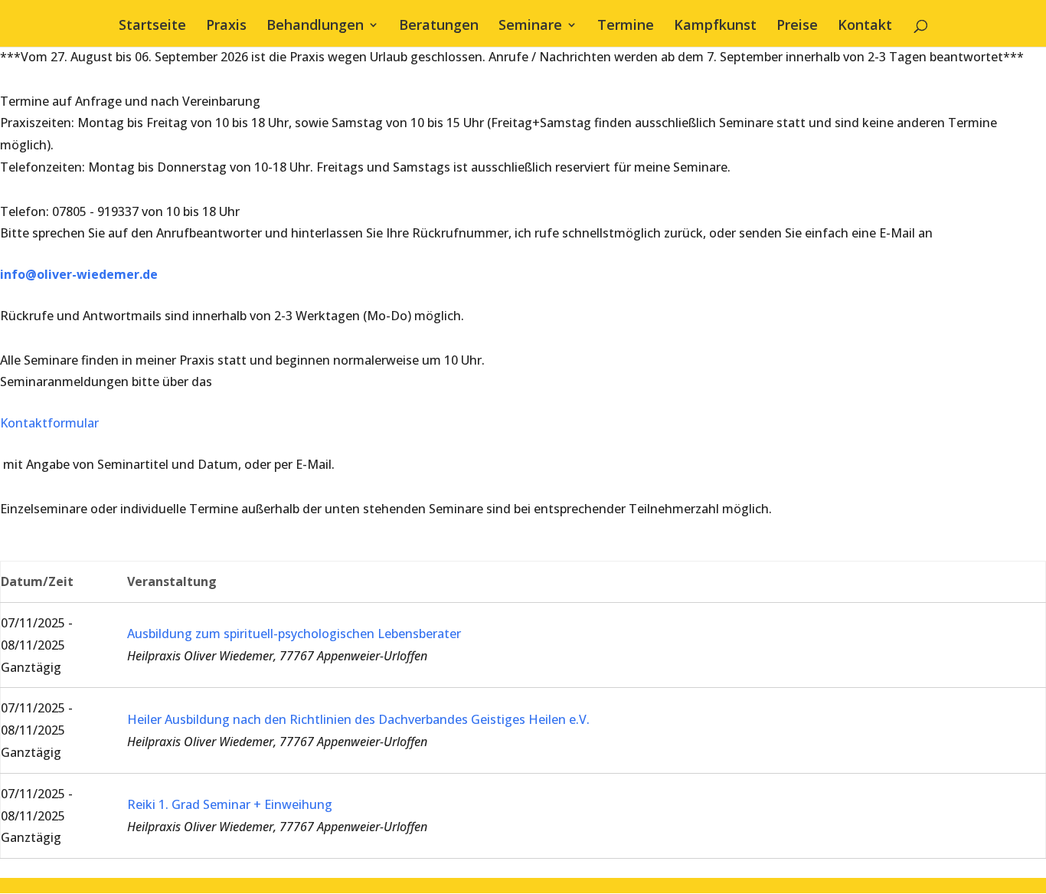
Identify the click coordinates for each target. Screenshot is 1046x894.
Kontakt (865, 26)
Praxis (226, 26)
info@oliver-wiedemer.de (79, 274)
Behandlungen (315, 26)
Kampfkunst (715, 26)
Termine (625, 26)
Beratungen (439, 26)
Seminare (530, 26)
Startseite (152, 26)
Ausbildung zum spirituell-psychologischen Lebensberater (294, 633)
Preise (797, 26)
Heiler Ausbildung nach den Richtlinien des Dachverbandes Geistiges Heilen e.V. (358, 719)
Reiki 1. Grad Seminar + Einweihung (229, 804)
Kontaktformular (49, 422)
